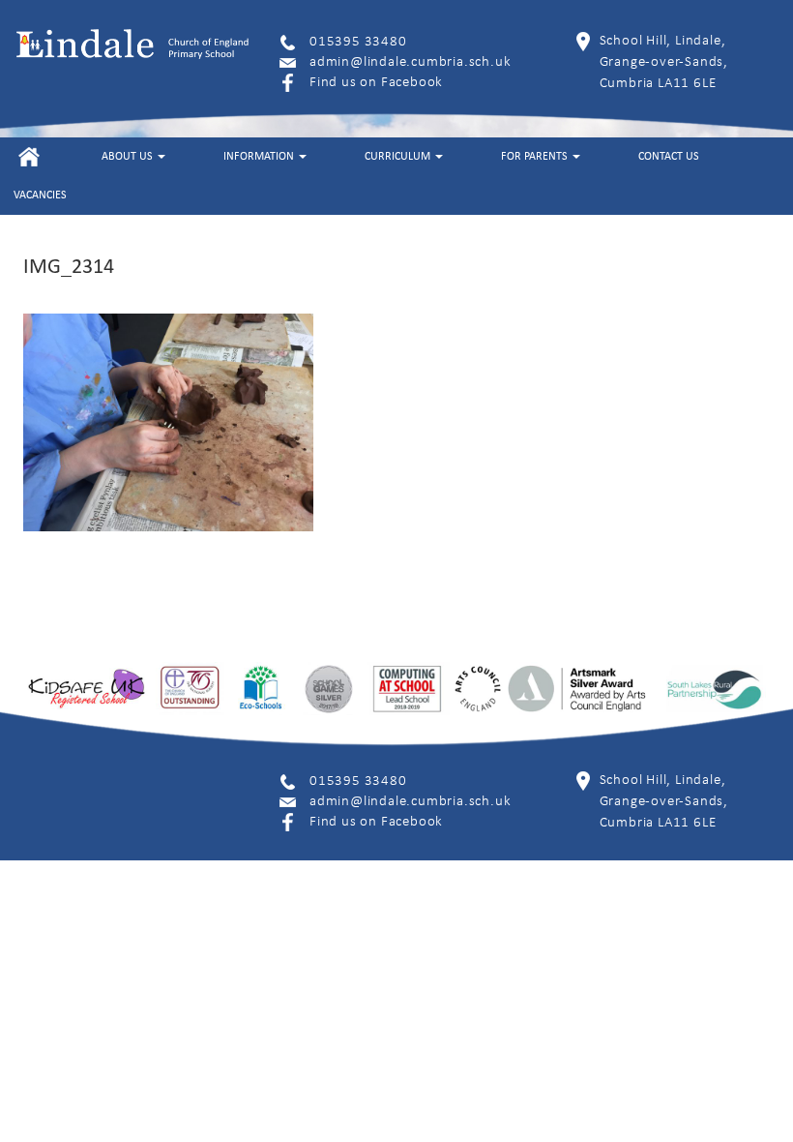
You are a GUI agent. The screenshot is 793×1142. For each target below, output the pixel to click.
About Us (129, 157)
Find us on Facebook (376, 82)
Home (29, 157)
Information (260, 157)
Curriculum (399, 157)
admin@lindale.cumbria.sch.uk (410, 62)
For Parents (536, 157)
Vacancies (40, 195)
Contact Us (668, 157)
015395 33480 (358, 42)
